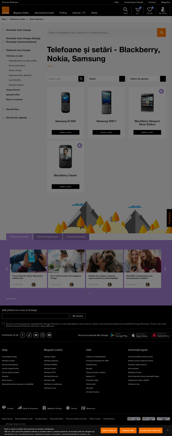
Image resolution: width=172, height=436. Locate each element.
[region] (86, 430)
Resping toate (128, 430)
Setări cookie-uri (109, 430)
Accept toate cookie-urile (150, 430)
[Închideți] (168, 430)
